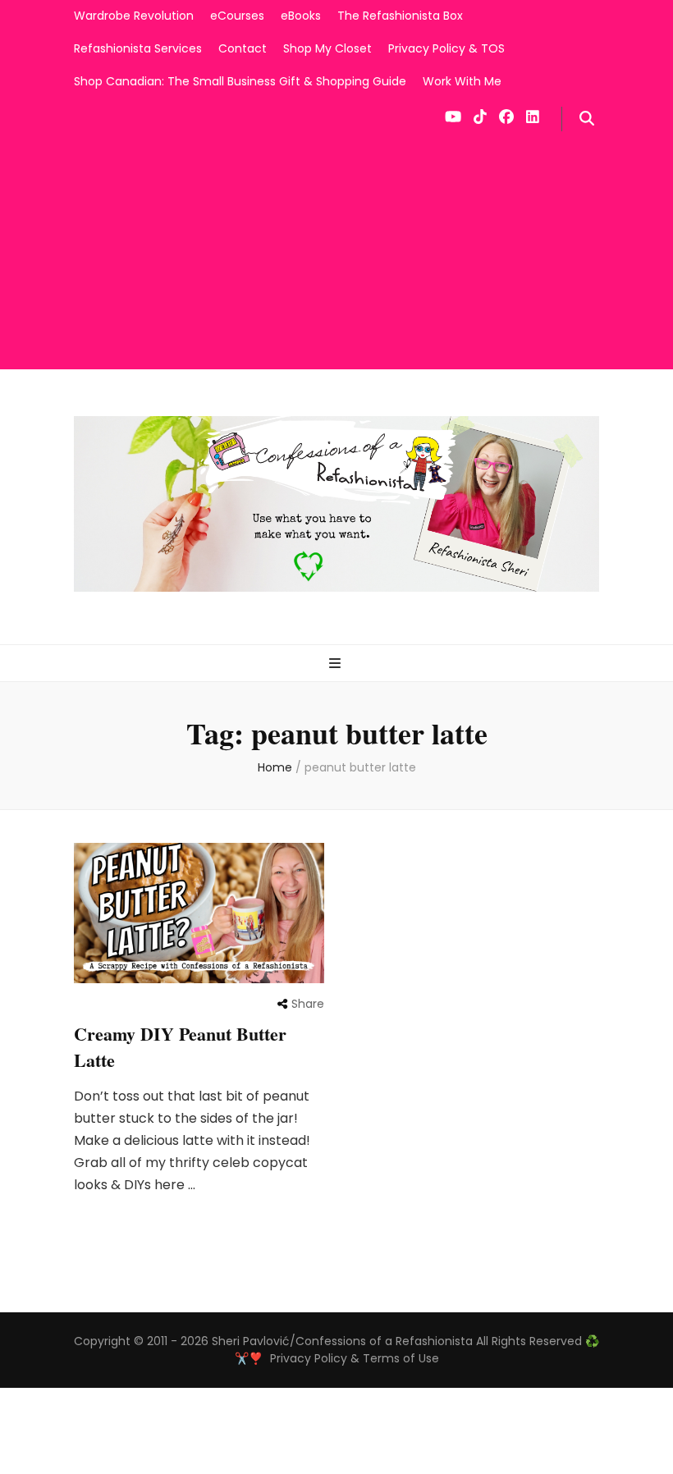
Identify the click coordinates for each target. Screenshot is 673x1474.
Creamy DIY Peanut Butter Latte (180, 1046)
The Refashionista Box (400, 15)
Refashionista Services (138, 48)
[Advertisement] (336, 254)
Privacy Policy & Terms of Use (354, 1358)
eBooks (301, 15)
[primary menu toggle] (337, 664)
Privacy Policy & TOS (446, 48)
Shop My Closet (327, 48)
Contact (242, 48)
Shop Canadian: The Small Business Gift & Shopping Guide (240, 81)
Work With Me (462, 81)
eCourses (237, 15)
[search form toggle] (586, 119)
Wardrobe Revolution (134, 15)
